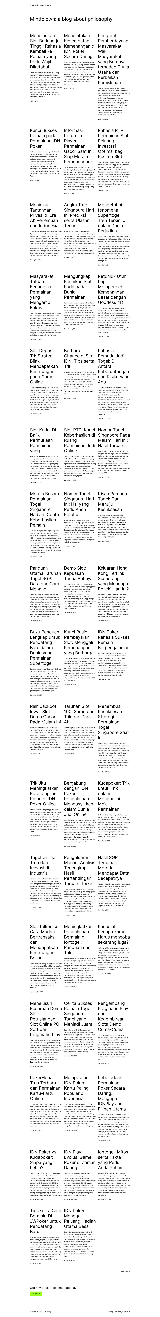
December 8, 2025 (36, 620)
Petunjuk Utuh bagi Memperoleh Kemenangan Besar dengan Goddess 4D (112, 289)
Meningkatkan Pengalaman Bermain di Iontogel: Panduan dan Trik (78, 939)
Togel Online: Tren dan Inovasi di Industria (43, 865)
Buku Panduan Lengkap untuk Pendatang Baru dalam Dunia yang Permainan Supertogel (45, 647)
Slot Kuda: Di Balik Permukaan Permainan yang (43, 440)
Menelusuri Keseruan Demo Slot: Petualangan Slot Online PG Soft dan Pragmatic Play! (46, 1019)
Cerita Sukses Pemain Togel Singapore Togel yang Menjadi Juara (78, 1014)
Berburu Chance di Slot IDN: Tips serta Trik (79, 358)
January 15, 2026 (35, 260)
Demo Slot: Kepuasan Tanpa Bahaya (78, 573)
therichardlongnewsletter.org (40, 5)
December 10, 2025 (70, 546)
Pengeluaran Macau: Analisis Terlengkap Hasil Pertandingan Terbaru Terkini (79, 870)
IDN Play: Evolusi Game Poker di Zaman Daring (80, 1159)
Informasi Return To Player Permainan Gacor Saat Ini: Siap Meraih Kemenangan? (79, 146)
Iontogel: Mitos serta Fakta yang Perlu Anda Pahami (113, 1159)
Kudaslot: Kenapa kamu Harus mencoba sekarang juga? (114, 934)
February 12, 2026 (103, 190)
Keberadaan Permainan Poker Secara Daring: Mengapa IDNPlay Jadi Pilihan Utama (112, 1093)
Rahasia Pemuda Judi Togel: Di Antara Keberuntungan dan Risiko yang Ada (114, 366)
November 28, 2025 (104, 974)
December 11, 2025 (70, 398)
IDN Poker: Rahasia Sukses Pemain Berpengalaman (114, 639)
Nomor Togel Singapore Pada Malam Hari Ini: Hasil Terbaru (114, 437)
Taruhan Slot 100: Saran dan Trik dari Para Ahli (79, 714)
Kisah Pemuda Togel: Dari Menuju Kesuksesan (112, 501)
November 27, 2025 (104, 1063)
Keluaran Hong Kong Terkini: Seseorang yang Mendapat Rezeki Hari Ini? (114, 578)
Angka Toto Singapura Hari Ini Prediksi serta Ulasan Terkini (79, 215)
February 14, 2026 (69, 193)
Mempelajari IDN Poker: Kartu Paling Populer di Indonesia (76, 1088)
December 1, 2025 (103, 910)
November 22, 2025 (104, 1199)
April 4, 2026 (34, 101)
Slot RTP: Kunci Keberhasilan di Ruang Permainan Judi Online (79, 440)
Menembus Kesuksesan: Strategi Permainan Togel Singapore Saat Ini (113, 722)
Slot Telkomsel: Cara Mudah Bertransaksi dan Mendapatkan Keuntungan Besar (45, 942)
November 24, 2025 (104, 1141)
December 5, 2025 (36, 754)
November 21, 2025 (36, 1263)
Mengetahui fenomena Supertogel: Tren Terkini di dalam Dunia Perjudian (112, 217)
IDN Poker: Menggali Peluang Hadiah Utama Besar (80, 1218)
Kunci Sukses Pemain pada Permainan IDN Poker (45, 138)
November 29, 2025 (70, 987)
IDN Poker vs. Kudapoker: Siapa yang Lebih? (44, 1159)
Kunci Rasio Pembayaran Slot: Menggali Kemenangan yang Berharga (79, 642)
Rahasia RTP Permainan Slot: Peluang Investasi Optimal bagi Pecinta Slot (114, 143)
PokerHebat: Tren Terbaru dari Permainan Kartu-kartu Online (45, 1088)
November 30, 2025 (36, 992)
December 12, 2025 (104, 265)
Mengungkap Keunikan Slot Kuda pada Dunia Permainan (78, 287)
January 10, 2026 (69, 257)
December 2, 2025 (104, 841)
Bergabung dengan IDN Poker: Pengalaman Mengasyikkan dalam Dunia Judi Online (78, 798)
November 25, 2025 (70, 1130)
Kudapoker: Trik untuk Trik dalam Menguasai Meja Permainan (114, 796)
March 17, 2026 (69, 88)
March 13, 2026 (35, 180)
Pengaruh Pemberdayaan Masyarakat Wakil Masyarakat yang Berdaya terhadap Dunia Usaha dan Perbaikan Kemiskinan (113, 59)
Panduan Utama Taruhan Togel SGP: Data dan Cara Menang (45, 578)
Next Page (125, 1271)
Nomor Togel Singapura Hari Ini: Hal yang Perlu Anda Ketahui (79, 504)
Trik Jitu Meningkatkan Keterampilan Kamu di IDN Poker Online (44, 793)
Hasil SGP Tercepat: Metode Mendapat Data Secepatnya (113, 868)
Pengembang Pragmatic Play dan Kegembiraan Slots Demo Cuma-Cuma (113, 1016)
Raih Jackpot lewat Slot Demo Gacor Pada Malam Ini (45, 714)
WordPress (126, 1312)
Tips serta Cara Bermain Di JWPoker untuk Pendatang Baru (45, 1221)
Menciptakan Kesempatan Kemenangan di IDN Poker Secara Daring (79, 46)
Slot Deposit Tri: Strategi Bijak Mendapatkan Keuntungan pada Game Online (44, 366)
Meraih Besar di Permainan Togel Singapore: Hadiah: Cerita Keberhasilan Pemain (46, 509)
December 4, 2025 (70, 754)
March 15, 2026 (103, 119)
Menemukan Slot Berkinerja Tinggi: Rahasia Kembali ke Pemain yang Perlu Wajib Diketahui (45, 51)
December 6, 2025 (36, 695)
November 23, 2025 (70, 1199)
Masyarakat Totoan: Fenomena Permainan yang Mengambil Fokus (42, 292)
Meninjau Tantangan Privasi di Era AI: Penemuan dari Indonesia (44, 215)
